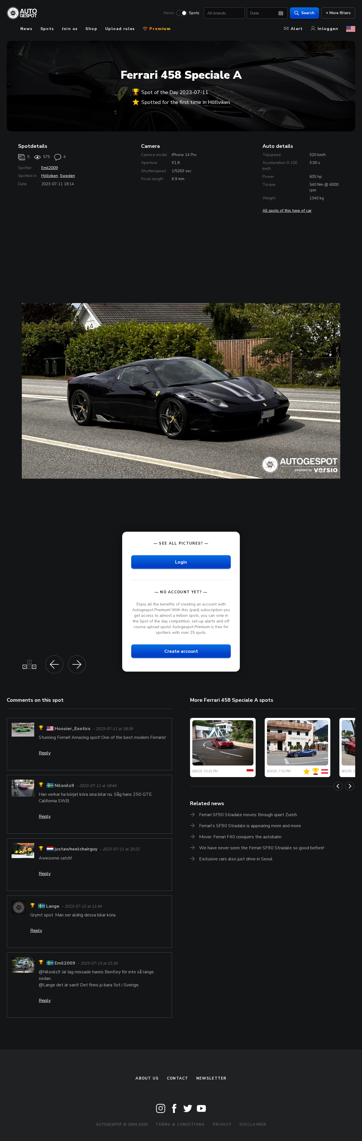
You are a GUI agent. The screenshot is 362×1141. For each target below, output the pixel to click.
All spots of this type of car (287, 210)
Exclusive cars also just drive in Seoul (236, 859)
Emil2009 (49, 167)
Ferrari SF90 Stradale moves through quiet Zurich (248, 815)
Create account (181, 651)
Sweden (67, 175)
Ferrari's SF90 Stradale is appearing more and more (250, 826)
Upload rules (120, 28)
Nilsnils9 (64, 785)
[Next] (349, 786)
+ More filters (338, 13)
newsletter (211, 1078)
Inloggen (328, 28)
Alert (297, 28)
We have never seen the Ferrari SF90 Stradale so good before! (261, 848)
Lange (52, 906)
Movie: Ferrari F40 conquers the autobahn (240, 837)
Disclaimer (253, 1124)
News (169, 13)
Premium (159, 28)
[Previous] (338, 786)
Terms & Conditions (180, 1124)
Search (307, 13)
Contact (177, 1078)
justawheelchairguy (76, 849)
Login (181, 562)
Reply (45, 753)
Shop (91, 28)
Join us (70, 28)
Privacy (222, 1124)
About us (147, 1078)
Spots (194, 13)
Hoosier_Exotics (72, 729)
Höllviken (49, 175)
